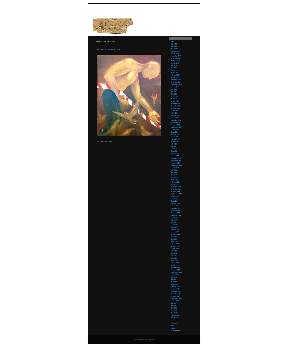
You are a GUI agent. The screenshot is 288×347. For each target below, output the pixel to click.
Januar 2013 (175, 289)
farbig (110, 141)
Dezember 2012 (176, 291)
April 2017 (174, 225)
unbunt (173, 328)
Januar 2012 (175, 317)
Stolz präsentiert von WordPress (144, 339)
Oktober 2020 (175, 163)
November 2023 (176, 106)
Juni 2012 (174, 305)
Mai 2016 (174, 239)
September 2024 (176, 84)
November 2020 (176, 160)
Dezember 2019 (176, 187)
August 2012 (175, 301)
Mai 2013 (174, 282)
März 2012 (174, 313)
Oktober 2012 (175, 296)
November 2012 (176, 294)
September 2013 (176, 272)
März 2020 (174, 180)
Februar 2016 (175, 244)
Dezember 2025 (176, 56)
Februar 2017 (175, 229)
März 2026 (174, 49)
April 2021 (174, 149)
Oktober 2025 (175, 61)
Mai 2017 (174, 222)
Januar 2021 (175, 156)
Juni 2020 (174, 172)
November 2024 (176, 82)
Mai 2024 (174, 94)
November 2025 (176, 58)
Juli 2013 (174, 277)
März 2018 (174, 201)
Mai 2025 (174, 68)
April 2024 (174, 96)
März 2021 (174, 151)
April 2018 (174, 199)
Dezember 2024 (176, 80)
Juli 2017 (174, 220)
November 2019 (176, 189)
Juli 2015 (174, 251)
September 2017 (176, 215)
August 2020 (175, 168)
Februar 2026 (175, 51)
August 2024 (175, 87)
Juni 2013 (174, 279)
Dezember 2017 (176, 208)
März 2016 (174, 241)
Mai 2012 (174, 308)
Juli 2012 (174, 303)
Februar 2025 (175, 75)
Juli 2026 (174, 44)
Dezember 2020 (176, 158)
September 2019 (176, 194)
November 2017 (176, 210)
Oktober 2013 (175, 270)
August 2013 (175, 275)
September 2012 (176, 298)
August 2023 (175, 111)
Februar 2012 (175, 315)
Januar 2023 (175, 118)
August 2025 (175, 63)
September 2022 (176, 127)
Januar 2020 (175, 184)
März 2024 (174, 99)
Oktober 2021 (175, 141)
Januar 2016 (175, 246)
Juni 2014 (174, 256)
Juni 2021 (174, 146)
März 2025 (174, 72)
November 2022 (176, 122)
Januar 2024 (175, 101)
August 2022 (175, 130)
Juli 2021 (174, 144)
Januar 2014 (175, 265)
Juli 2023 (174, 113)
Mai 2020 (174, 175)
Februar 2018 (175, 203)
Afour (118, 49)
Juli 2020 (174, 170)
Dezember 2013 (176, 267)
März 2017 (174, 227)
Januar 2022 (175, 137)
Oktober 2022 (175, 125)
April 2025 (174, 70)
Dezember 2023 (176, 103)
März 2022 (174, 132)
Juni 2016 (174, 237)
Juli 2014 (174, 253)
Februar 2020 (175, 182)
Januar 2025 (175, 77)
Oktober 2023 (175, 108)
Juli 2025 (174, 65)
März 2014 (174, 260)
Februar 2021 (175, 153)
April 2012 (174, 310)
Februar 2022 (175, 134)
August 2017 (175, 218)
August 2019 (175, 196)
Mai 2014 (174, 258)
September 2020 (176, 165)
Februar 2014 (175, 263)
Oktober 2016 (175, 234)
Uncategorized (176, 330)
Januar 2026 (175, 53)
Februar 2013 (175, 286)
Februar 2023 (175, 115)
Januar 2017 (175, 232)
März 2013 (174, 284)
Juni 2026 (174, 46)
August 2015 (175, 248)
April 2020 (174, 177)
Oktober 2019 (175, 191)
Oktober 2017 (175, 213)
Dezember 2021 (176, 139)
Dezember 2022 (176, 120)
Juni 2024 (174, 91)
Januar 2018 (175, 206)
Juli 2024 (174, 89)
